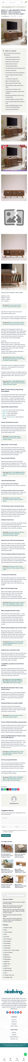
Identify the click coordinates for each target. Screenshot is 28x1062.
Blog (5, 930)
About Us (14, 1019)
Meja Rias (6, 961)
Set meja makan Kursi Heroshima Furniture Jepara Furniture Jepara (13, 499)
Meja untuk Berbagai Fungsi (12, 81)
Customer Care (14, 1038)
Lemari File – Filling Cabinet (11, 950)
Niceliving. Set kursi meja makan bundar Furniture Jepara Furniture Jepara (14, 568)
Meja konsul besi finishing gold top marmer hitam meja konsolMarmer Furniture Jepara (12, 920)
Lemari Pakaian (8, 952)
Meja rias (5, 415)
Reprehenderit (8, 970)
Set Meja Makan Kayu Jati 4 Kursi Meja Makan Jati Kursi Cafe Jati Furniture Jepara (13, 753)
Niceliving (16, 771)
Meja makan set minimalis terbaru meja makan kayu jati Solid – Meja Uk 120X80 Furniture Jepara (14, 359)
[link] (2, 789)
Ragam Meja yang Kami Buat (13, 57)
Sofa (5, 973)
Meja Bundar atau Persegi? (12, 61)
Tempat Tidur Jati (9, 975)
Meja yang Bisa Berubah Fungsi (13, 83)
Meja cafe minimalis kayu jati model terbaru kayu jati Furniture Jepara (20, 856)
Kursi (5, 934)
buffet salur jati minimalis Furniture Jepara (12, 915)
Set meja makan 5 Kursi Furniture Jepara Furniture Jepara (7, 856)
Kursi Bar (6, 936)
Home (4, 1060)
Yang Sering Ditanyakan (11, 66)
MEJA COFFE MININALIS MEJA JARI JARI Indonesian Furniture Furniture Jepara (14, 474)
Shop (10, 1060)
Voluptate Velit (8, 977)
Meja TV (5, 413)
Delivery (14, 1032)
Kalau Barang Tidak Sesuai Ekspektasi (15, 72)
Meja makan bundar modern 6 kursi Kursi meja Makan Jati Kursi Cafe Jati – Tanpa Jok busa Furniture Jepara (14, 604)
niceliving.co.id (14, 803)
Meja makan (5, 410)
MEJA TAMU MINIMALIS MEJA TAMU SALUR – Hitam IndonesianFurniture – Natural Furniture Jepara (14, 383)
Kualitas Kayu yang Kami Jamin (13, 89)
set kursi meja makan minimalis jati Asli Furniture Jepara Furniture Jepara (12, 438)
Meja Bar (6, 954)
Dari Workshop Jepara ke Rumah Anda (15, 68)
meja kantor (12, 417)
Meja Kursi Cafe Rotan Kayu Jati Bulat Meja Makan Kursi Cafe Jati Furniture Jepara (13, 643)
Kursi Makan (7, 941)
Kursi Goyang (8, 939)
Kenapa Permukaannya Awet (13, 59)
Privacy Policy (14, 1026)
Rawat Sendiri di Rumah (11, 63)
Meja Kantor (7, 957)
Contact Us (14, 1021)
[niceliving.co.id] (14, 801)
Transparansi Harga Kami (12, 78)
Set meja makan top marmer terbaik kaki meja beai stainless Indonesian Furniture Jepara (13, 534)
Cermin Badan (8, 932)
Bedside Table (8, 927)
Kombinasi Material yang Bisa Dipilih (14, 99)
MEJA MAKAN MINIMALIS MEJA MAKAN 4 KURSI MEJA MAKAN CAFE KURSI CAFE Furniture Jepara (12, 681)
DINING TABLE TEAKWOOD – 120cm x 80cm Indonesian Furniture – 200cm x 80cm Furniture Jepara (13, 779)
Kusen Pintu (7, 945)
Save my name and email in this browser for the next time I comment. (14, 831)
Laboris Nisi (7, 948)
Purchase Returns (14, 1036)
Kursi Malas (7, 943)
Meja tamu (5, 411)
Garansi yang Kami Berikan (12, 109)
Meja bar (5, 417)
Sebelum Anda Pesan (11, 70)
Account (17, 1060)
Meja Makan (7, 959)
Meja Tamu (7, 963)
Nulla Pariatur (8, 968)
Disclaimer (14, 1024)
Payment (14, 1034)
